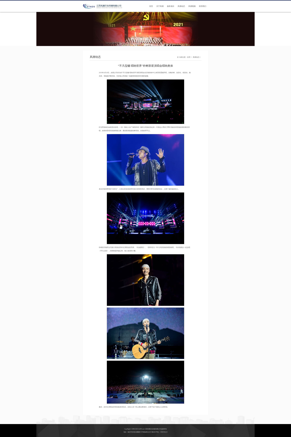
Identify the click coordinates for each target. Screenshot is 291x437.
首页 (151, 6)
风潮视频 (192, 6)
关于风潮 (160, 6)
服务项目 (170, 6)
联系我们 (202, 6)
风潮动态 (181, 6)
